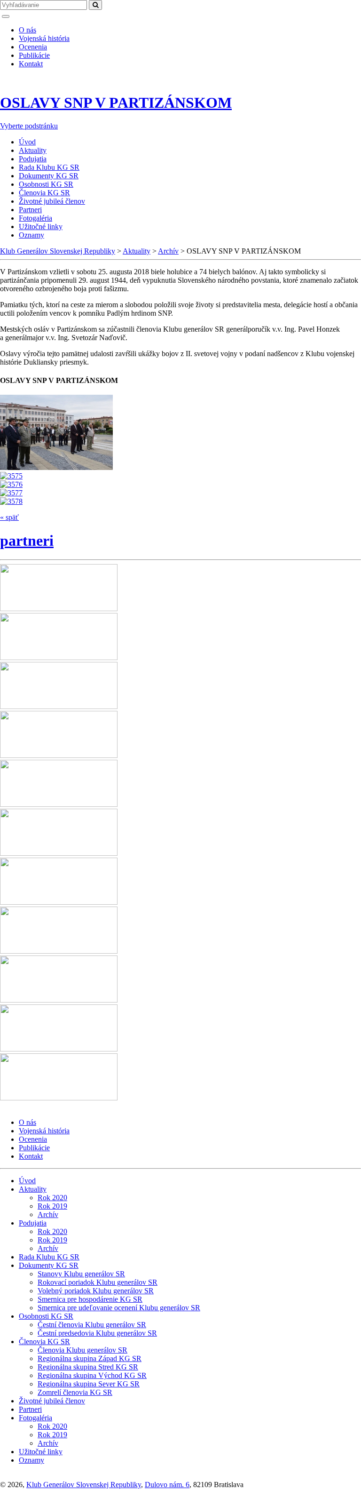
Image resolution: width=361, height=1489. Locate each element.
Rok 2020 (52, 1198)
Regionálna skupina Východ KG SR (92, 1375)
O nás (27, 30)
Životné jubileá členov (52, 201)
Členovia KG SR (44, 193)
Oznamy (31, 235)
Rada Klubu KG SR (49, 167)
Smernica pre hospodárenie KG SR (90, 1299)
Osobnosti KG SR (46, 184)
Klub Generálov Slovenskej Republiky (83, 1485)
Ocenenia (33, 47)
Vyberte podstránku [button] (29, 126)
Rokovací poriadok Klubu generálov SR (97, 1282)
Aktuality (33, 150)
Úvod (27, 142)
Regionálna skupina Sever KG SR (89, 1384)
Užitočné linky (41, 227)
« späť (9, 517)
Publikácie (34, 55)
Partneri (30, 210)
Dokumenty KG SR (48, 176)
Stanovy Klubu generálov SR (81, 1274)
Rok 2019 (52, 1206)
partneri (27, 540)
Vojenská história (44, 38)
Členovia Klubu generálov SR (82, 1350)
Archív (48, 1214)
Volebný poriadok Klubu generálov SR (96, 1291)
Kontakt (31, 64)
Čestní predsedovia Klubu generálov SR (97, 1333)
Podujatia (33, 159)
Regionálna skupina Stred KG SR (88, 1367)
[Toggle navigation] (5, 16)
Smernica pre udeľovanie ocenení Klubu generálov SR (119, 1308)
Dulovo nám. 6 (167, 1485)
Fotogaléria (35, 218)
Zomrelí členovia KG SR (75, 1392)
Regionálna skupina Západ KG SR (89, 1358)
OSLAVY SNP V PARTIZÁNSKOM (116, 102)
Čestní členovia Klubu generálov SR (92, 1325)
